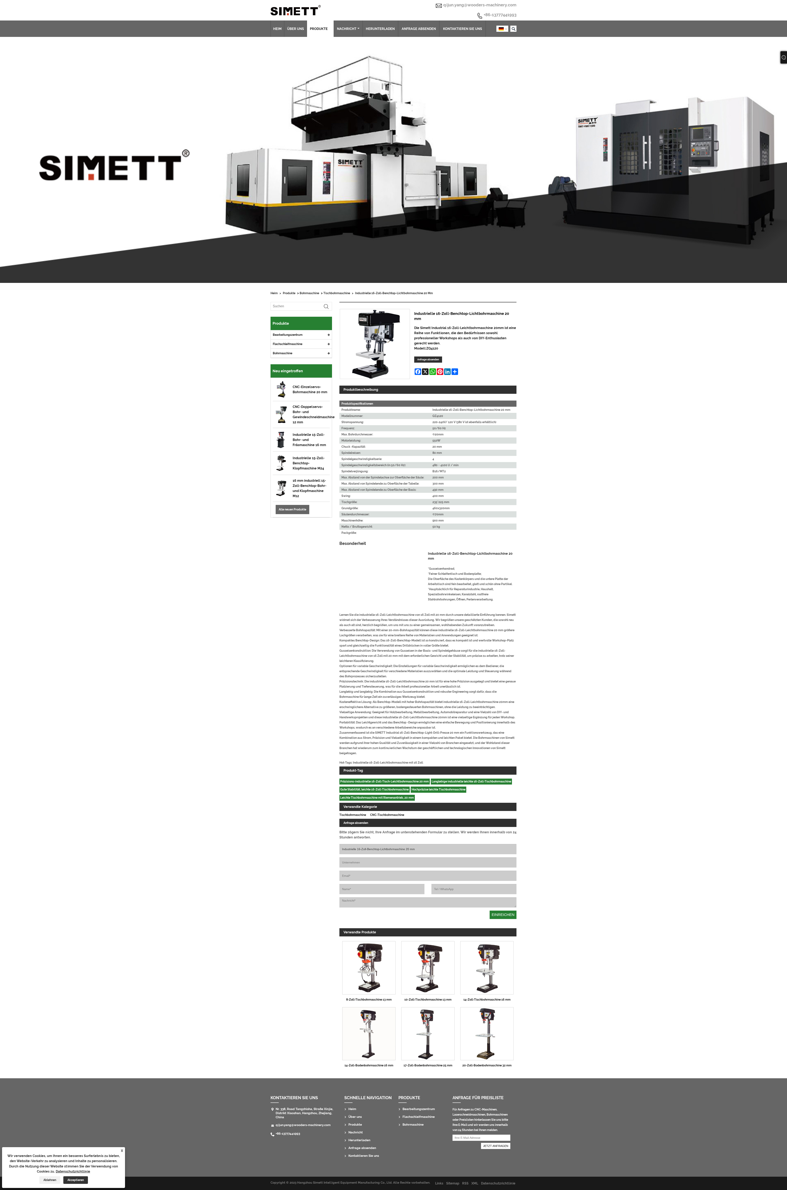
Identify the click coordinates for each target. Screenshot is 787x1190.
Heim (277, 29)
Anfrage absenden (419, 29)
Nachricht (346, 29)
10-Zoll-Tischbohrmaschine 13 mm (428, 999)
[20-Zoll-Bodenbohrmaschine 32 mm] (486, 1032)
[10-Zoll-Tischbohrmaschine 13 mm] (427, 966)
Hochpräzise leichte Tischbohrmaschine (438, 789)
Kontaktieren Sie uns (462, 29)
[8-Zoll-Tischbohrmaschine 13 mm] (368, 966)
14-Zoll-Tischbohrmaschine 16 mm (487, 999)
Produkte (319, 29)
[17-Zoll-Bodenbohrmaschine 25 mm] (427, 1032)
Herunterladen (380, 29)
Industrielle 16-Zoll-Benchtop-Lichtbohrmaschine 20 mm (394, 293)
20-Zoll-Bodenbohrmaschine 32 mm (487, 1065)
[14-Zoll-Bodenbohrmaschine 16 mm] (368, 1032)
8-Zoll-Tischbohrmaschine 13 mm (369, 999)
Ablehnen (49, 1180)
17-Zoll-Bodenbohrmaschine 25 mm (428, 1065)
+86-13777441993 (500, 15)
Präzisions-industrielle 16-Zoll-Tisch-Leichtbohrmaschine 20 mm (384, 781)
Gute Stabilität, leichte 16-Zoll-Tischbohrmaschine (374, 789)
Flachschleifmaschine (287, 344)
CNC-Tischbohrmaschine (387, 814)
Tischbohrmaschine (336, 293)
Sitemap (452, 1183)
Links (439, 1183)
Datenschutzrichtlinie (73, 1171)
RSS (465, 1183)
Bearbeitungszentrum (288, 334)
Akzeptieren (75, 1180)
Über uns (295, 29)
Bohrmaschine (309, 293)
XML (474, 1183)
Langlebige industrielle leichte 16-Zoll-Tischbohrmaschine (471, 781)
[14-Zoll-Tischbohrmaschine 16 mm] (486, 966)
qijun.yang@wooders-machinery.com (479, 4)
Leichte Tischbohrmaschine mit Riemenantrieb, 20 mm (377, 797)
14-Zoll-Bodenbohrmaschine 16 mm (369, 1065)
